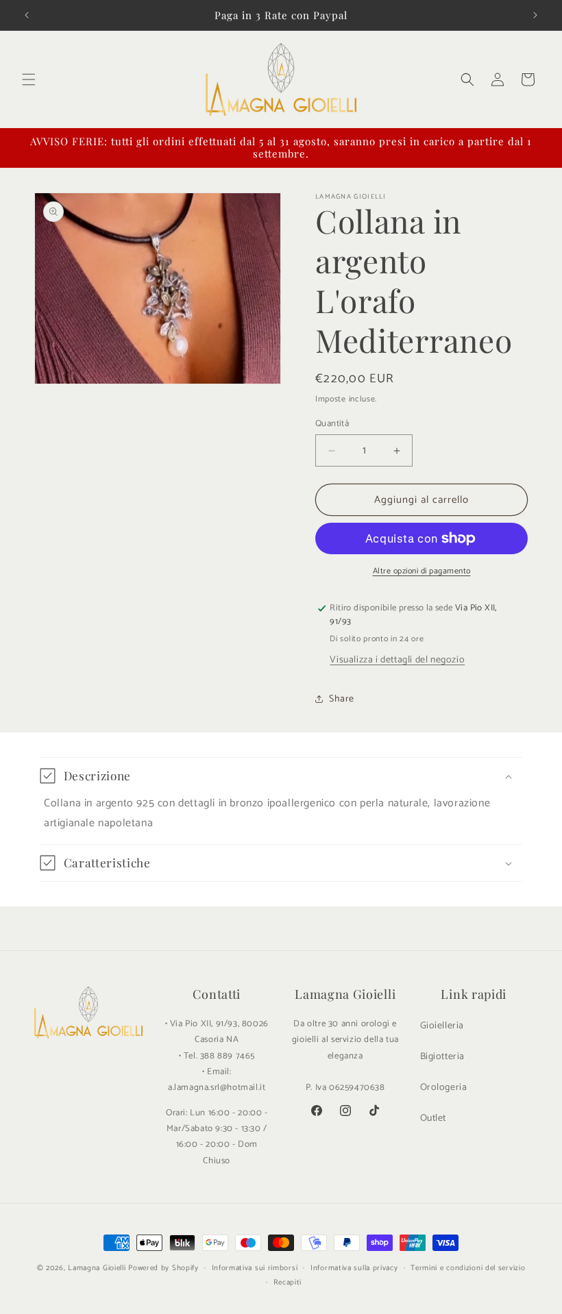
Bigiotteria (442, 1057)
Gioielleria (442, 1026)
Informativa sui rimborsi (255, 1268)
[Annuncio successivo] (535, 15)
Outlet (433, 1118)
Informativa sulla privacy (354, 1268)
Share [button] (341, 699)
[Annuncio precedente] (27, 15)
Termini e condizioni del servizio (468, 1268)
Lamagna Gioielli (96, 1268)
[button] (29, 79)
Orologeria (443, 1087)
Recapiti (287, 1282)
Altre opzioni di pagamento (422, 571)
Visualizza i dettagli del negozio (397, 660)
